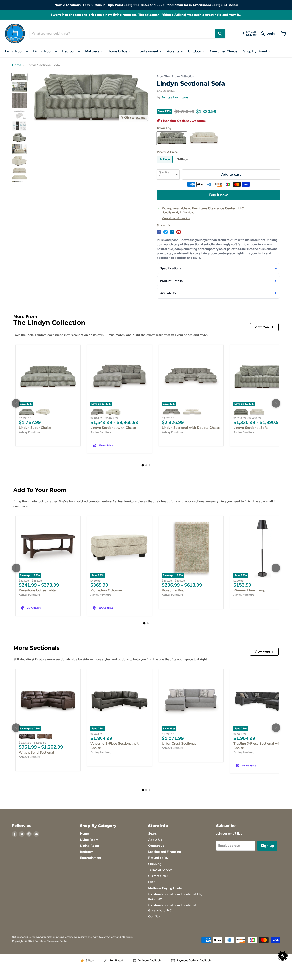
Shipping (154, 864)
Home (16, 65)
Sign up (267, 845)
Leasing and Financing (164, 852)
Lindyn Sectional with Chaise (113, 427)
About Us (155, 840)
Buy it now (218, 195)
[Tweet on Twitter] (165, 232)
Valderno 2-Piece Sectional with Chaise (115, 745)
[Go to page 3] (149, 465)
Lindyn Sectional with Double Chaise (191, 427)
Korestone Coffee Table (37, 590)
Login (270, 33)
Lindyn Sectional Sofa (250, 427)
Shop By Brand (255, 51)
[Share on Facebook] (159, 232)
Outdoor (195, 51)
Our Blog (154, 916)
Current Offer (158, 876)
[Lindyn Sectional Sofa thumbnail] (19, 77)
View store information (176, 218)
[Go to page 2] (146, 465)
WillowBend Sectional (36, 752)
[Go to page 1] (142, 465)
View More (262, 327)
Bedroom (70, 51)
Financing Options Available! (183, 121)
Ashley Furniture (174, 97)
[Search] (220, 33)
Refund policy (158, 858)
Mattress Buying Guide (165, 888)
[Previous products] (16, 403)
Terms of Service (160, 870)
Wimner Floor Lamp (249, 590)
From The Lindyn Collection (175, 76)
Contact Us (156, 846)
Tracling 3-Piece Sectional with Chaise (257, 745)
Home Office (118, 51)
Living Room (15, 51)
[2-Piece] (165, 164)
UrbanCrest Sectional (179, 743)
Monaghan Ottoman (106, 590)
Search (153, 833)
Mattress (92, 51)
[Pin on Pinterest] (178, 232)
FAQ (151, 882)
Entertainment (147, 51)
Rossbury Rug (173, 590)
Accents (173, 51)
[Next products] (276, 403)
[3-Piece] (183, 164)
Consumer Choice (223, 51)
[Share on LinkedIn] (172, 232)
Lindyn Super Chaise (35, 427)
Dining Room (44, 51)
